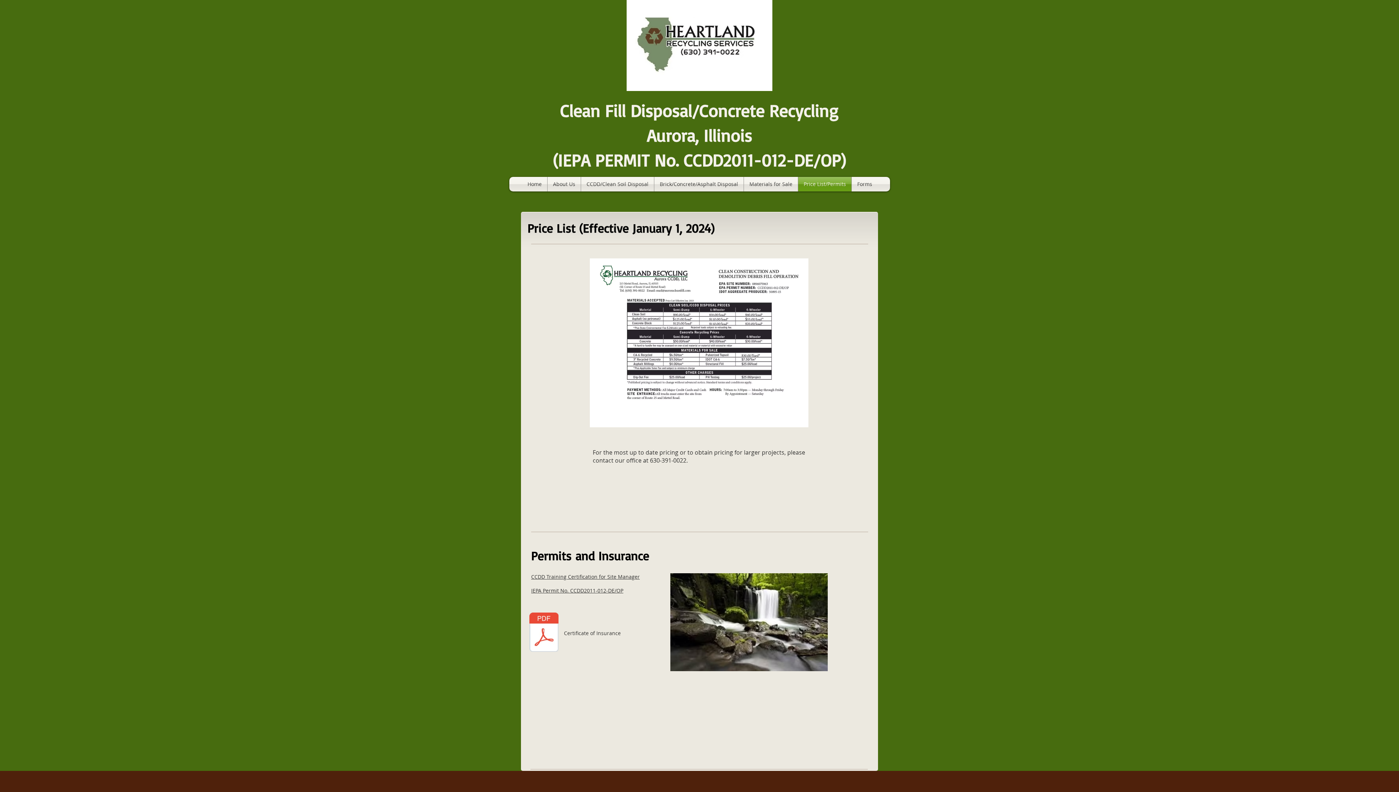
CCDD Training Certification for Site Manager (585, 576)
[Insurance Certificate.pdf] (544, 632)
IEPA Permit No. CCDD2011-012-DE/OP (577, 590)
